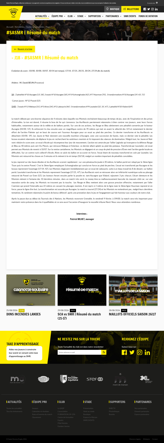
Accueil (9, 26)
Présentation (88, 408)
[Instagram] (152, 9)
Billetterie (146, 439)
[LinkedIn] (156, 9)
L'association (63, 411)
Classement (36, 417)
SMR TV (112, 408)
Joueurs (35, 408)
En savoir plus (151, 3)
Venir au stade (88, 411)
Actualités (19, 26)
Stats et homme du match (42, 414)
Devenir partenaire (142, 411)
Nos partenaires (141, 408)
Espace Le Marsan (90, 417)
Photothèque (114, 411)
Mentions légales (135, 439)
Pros (48, 26)
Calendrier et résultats (40, 411)
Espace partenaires (142, 414)
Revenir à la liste (25, 49)
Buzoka (112, 414)
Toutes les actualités (35, 26)
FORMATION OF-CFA (66, 414)
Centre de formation (65, 417)
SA (13, 94)
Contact (155, 439)
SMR (14, 106)
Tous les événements (14, 411)
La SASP (61, 408)
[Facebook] (145, 9)
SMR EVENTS (130, 16)
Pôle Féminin (63, 423)
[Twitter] (148, 9)
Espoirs (60, 420)
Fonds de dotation (148, 16)
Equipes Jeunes (64, 426)
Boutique (86, 414)
